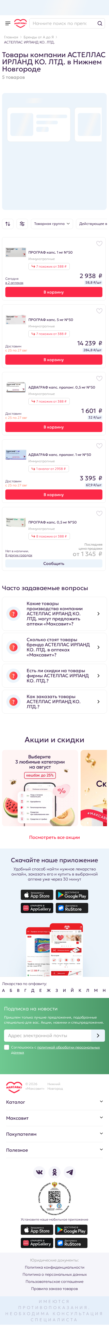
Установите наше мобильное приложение (54, 1219)
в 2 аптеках (14, 283)
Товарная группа (49, 223)
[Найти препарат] (67, 23)
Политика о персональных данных (55, 1274)
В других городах (18, 555)
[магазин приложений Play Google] (72, 895)
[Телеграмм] (70, 1172)
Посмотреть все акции (54, 837)
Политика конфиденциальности (54, 1267)
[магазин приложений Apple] (37, 895)
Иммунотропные (41, 259)
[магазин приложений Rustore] (72, 908)
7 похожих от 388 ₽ (51, 266)
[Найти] (100, 23)
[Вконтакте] (39, 1172)
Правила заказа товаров (54, 1288)
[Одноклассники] (54, 1172)
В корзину (54, 292)
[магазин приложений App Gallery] (37, 908)
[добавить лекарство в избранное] (99, 243)
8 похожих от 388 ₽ (51, 536)
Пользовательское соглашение (54, 1281)
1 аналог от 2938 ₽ (51, 469)
